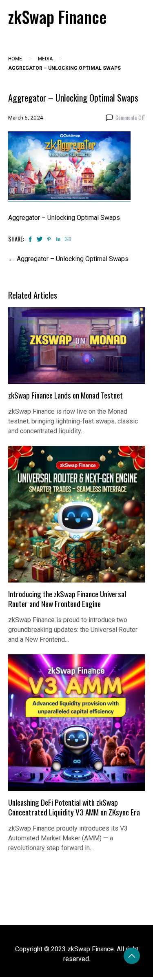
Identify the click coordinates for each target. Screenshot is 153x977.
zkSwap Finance (57, 16)
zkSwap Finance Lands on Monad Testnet (65, 395)
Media (45, 59)
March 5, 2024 (25, 117)
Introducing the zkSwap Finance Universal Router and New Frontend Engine (67, 598)
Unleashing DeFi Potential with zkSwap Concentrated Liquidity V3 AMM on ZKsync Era (74, 807)
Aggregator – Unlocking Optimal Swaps (73, 259)
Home (15, 59)
